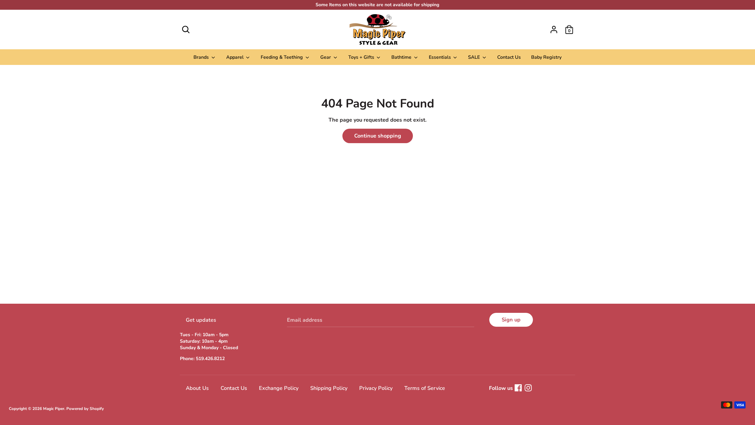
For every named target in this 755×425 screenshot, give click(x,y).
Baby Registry (546, 57)
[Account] (554, 27)
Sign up (511, 319)
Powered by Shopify (85, 408)
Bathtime (402, 57)
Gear (326, 57)
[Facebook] (518, 387)
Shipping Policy (328, 388)
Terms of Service (424, 388)
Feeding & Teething (282, 57)
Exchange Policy (278, 388)
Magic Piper (53, 408)
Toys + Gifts (361, 57)
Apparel (235, 57)
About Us (197, 388)
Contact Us (509, 57)
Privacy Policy (376, 388)
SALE (474, 57)
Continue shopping (377, 135)
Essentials (440, 57)
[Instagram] (528, 387)
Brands (201, 57)
